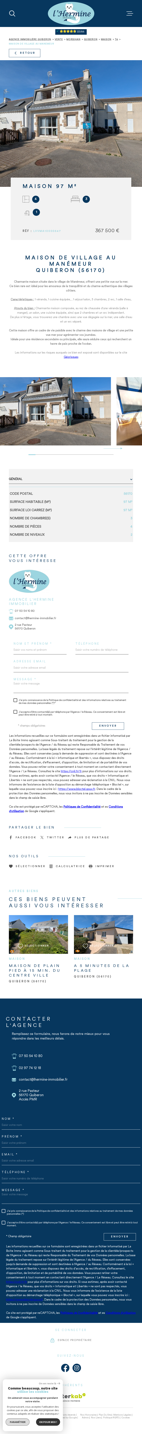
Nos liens (96, 1418)
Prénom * (12, 1136)
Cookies (125, 1418)
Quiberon (90, 39)
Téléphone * (16, 1172)
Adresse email (29, 661)
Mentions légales (122, 1415)
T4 (116, 39)
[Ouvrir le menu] (129, 13)
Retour (27, 53)
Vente (59, 39)
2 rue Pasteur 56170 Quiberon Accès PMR (31, 1095)
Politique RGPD (111, 1418)
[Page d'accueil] (71, 13)
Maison (106, 39)
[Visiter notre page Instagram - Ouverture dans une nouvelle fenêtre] (76, 1368)
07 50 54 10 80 (25, 611)
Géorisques (71, 357)
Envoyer (108, 726)
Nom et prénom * (32, 644)
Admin (85, 1418)
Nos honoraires (88, 1415)
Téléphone (87, 644)
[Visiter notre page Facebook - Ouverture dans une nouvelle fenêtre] (65, 1368)
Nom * (8, 1119)
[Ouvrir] (12, 13)
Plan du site (105, 1415)
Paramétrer (18, 1422)
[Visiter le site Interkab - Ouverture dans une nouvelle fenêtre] (71, 1397)
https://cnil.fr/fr (71, 771)
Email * (10, 1154)
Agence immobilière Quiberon (30, 39)
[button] (119, 448)
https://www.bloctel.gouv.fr (76, 789)
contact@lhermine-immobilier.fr (35, 618)
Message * (25, 679)
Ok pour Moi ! (48, 1422)
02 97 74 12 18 (30, 1068)
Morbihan (73, 39)
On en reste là (47, 1383)
